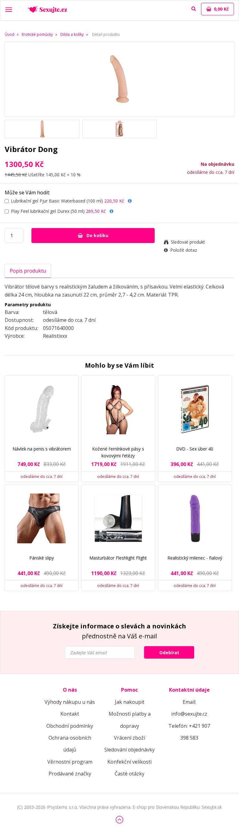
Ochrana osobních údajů (70, 743)
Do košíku (96, 235)
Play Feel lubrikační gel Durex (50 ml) (58, 211)
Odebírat (169, 652)
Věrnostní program (69, 761)
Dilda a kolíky (72, 34)
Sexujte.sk (212, 807)
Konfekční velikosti (129, 761)
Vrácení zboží (129, 737)
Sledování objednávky (129, 749)
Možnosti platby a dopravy (130, 719)
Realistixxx (55, 335)
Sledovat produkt (188, 242)
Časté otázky (129, 773)
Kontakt (69, 713)
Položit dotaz (183, 250)
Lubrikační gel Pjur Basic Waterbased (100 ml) (67, 201)
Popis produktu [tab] (28, 270)
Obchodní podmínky (69, 725)
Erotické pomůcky (37, 34)
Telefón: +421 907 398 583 (189, 731)
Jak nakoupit (129, 701)
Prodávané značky (70, 773)
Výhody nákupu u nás (70, 701)
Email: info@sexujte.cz (189, 707)
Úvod (9, 34)
